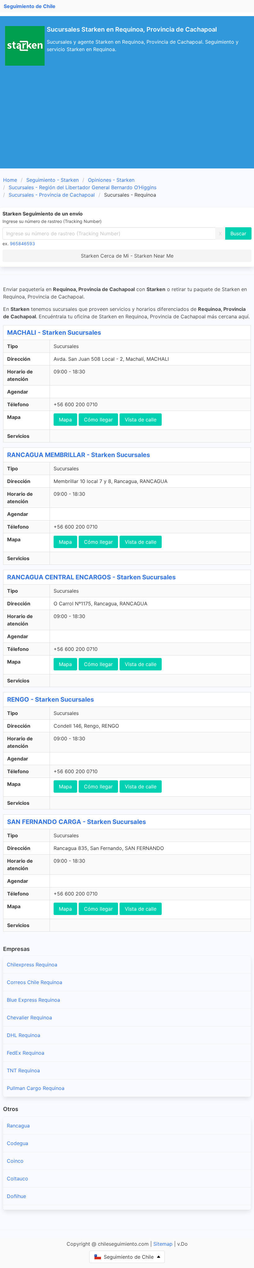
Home (10, 180)
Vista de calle (140, 419)
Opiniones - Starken (111, 180)
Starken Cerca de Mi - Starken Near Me (127, 256)
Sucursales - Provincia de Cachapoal (52, 195)
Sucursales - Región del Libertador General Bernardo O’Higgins (82, 187)
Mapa (65, 419)
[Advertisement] (127, 122)
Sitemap (163, 1244)
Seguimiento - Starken (52, 180)
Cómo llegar (98, 419)
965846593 (22, 243)
